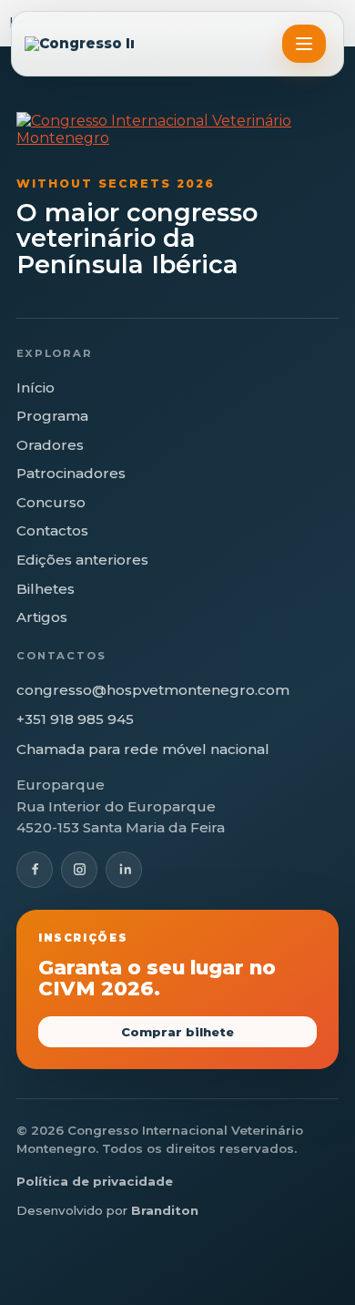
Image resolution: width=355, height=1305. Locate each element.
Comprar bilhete (177, 1032)
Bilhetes (45, 588)
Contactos (52, 530)
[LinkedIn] (124, 869)
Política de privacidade (94, 1181)
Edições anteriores (82, 559)
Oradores (50, 445)
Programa (52, 415)
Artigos (41, 617)
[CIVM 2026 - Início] (79, 43)
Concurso (51, 502)
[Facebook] (34, 869)
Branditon (164, 1210)
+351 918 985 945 (75, 719)
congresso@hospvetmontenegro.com (152, 689)
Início (35, 387)
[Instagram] (79, 869)
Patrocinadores (71, 473)
